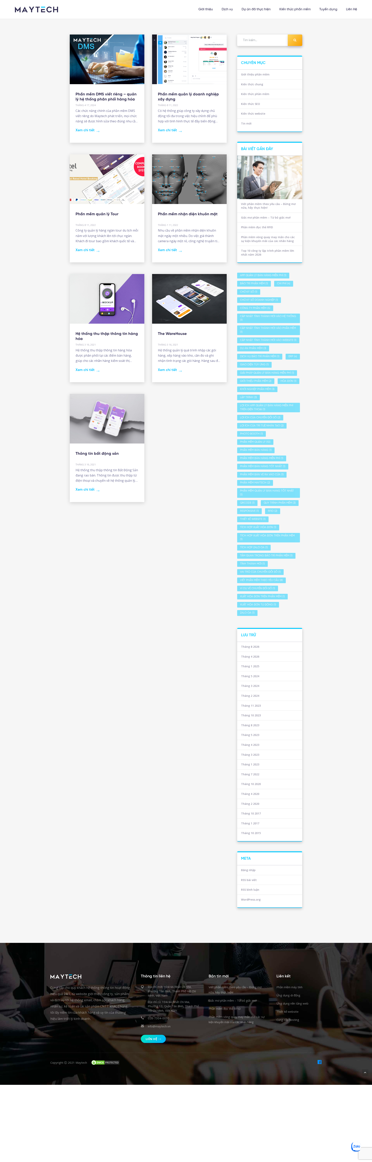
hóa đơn (288, 381)
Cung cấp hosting (287, 1020)
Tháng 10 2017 (251, 813)
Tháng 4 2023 (250, 745)
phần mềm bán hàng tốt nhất (262, 466)
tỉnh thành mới (252, 563)
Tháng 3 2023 (250, 755)
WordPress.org (251, 899)
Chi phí (283, 283)
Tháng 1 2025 (250, 666)
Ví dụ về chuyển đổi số (257, 588)
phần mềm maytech (255, 482)
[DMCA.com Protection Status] (105, 1062)
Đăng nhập (248, 870)
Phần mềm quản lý (255, 442)
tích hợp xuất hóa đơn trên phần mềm (267, 537)
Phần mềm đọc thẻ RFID (257, 227)
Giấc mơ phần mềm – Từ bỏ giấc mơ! (266, 217)
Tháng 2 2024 (250, 696)
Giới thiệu (205, 9)
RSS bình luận (250, 889)
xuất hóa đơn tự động (258, 604)
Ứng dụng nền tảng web (292, 1003)
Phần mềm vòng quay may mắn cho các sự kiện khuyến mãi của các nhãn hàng (268, 239)
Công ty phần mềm (255, 308)
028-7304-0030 (158, 1018)
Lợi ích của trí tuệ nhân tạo (262, 425)
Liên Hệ (351, 9)
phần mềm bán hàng (256, 450)
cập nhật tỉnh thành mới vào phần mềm (268, 330)
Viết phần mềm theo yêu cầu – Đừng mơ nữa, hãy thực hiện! (268, 206)
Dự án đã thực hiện (256, 9)
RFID (272, 511)
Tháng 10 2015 (251, 833)
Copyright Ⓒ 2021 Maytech (68, 1062)
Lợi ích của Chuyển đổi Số (260, 417)
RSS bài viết (249, 880)
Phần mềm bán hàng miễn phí (261, 458)
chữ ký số (248, 291)
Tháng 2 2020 (250, 804)
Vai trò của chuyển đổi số (260, 572)
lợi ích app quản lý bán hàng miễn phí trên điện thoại (266, 407)
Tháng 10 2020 (251, 784)
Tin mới (246, 123)
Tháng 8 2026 (250, 646)
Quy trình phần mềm (280, 502)
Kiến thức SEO (250, 104)
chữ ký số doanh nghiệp (259, 300)
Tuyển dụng (328, 9)
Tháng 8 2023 (250, 725)
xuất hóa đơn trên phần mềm (262, 596)
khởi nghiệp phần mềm (257, 389)
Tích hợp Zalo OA (254, 547)
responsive (249, 511)
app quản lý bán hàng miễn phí (263, 275)
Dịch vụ (227, 9)
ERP (292, 356)
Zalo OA (247, 612)
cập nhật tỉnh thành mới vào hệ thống (268, 318)
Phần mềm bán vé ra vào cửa (262, 474)
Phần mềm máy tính (289, 987)
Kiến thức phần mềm (295, 9)
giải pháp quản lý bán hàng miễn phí (267, 373)
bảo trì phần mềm (254, 283)
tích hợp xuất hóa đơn (258, 527)
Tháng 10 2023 (251, 715)
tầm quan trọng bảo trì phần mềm (266, 555)
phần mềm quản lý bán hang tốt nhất (267, 492)
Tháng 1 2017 (250, 823)
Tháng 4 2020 (250, 794)
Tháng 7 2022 (250, 774)
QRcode (247, 502)
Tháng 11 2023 (251, 705)
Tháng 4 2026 (250, 656)
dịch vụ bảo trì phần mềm (259, 356)
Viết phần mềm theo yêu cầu (261, 580)
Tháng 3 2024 (250, 686)
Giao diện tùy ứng (254, 364)
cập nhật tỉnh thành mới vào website (268, 340)
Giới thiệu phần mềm (255, 74)
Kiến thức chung (252, 84)
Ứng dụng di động (288, 995)
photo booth (251, 433)
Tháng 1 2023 (250, 764)
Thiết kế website (253, 519)
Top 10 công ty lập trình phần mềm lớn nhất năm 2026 (267, 252)
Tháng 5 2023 (250, 735)
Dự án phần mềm (253, 348)
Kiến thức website (253, 113)
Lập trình (248, 397)
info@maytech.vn (159, 1026)
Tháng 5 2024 (250, 676)
